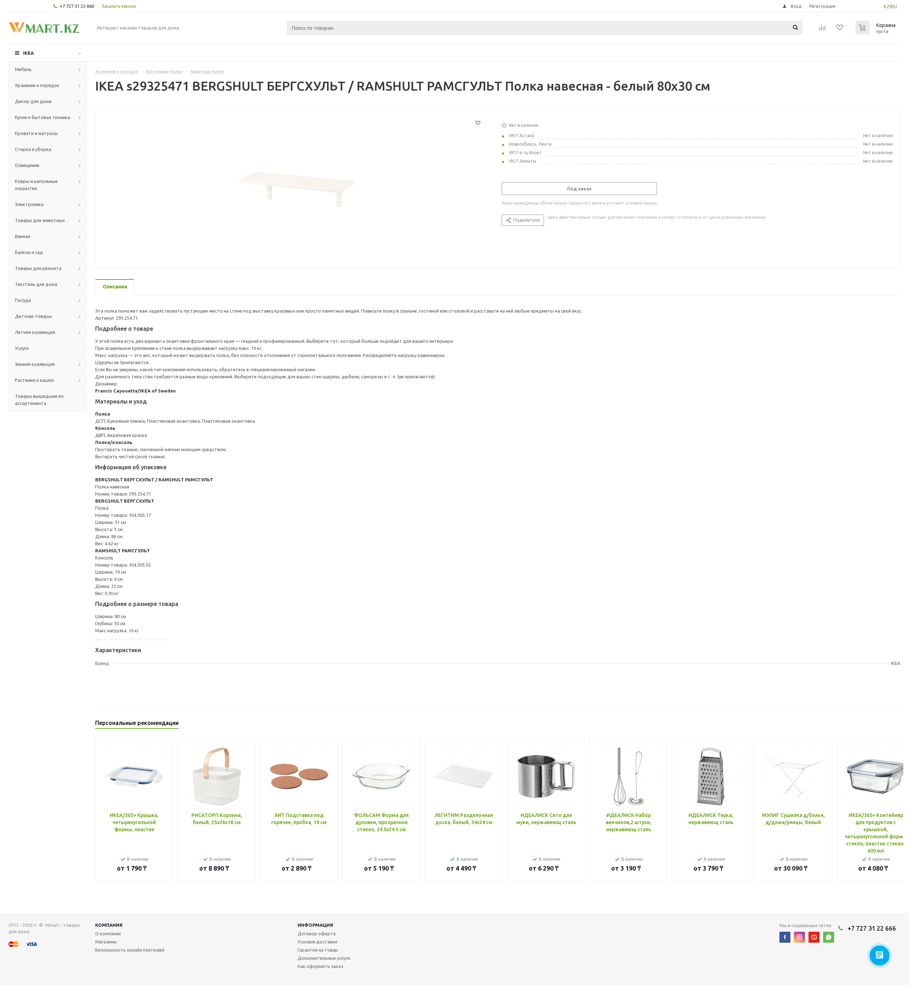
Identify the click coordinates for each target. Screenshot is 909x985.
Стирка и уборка (33, 149)
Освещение (27, 165)
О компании (108, 933)
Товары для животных (40, 220)
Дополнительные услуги (324, 958)
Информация (315, 924)
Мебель (23, 69)
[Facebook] (784, 937)
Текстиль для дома (36, 284)
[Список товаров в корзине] (876, 32)
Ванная (22, 236)
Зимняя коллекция (35, 364)
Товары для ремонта (38, 268)
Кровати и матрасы (36, 133)
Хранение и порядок (37, 85)
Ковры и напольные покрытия (36, 185)
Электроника (29, 204)
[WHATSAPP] (828, 937)
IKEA (28, 52)
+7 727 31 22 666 (77, 6)
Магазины (106, 941)
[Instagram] (799, 937)
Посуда (23, 300)
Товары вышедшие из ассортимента (39, 400)
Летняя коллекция (35, 332)
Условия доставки (317, 941)
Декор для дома (33, 101)
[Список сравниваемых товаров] (822, 30)
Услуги (22, 348)
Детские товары (33, 316)
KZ (887, 6)
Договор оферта (317, 933)
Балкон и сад (29, 252)
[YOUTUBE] (814, 937)
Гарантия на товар (318, 949)
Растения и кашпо (34, 380)
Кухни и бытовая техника (42, 117)
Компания (109, 924)
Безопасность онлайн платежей (129, 949)
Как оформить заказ (320, 966)
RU (894, 6)
